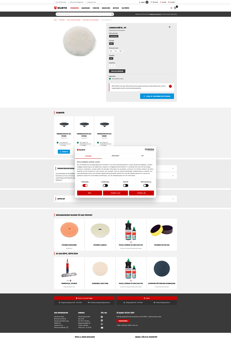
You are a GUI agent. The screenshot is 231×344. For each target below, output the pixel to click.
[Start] (61, 8)
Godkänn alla (141, 193)
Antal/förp (112, 63)
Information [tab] (115, 155)
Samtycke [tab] (88, 156)
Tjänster (96, 8)
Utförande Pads (113, 33)
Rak (111, 43)
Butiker (116, 8)
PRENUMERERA (123, 321)
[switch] (105, 185)
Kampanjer (86, 8)
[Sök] (112, 14)
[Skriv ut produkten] (169, 27)
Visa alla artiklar (117, 71)
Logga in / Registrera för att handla (158, 96)
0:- (174, 7)
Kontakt (164, 2)
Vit (111, 58)
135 (115, 51)
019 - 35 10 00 (86, 327)
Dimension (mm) (113, 48)
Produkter (75, 8)
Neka (89, 193)
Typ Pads (111, 40)
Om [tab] (142, 155)
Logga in (143, 2)
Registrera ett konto (155, 14)
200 (120, 51)
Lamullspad (113, 36)
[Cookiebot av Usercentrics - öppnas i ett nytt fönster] (146, 149)
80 (111, 51)
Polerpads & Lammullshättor (91, 20)
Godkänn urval (115, 193)
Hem (55, 20)
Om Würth (125, 8)
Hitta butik (155, 2)
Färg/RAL (111, 55)
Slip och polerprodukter (73, 20)
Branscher (106, 8)
